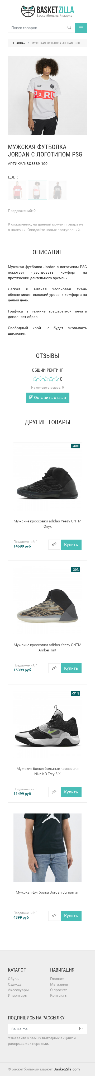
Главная (57, 979)
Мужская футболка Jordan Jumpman (47, 892)
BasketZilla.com (67, 1069)
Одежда (15, 984)
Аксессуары (18, 990)
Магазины (59, 984)
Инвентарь (17, 995)
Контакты (59, 995)
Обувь (13, 979)
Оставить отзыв (49, 397)
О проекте (58, 990)
